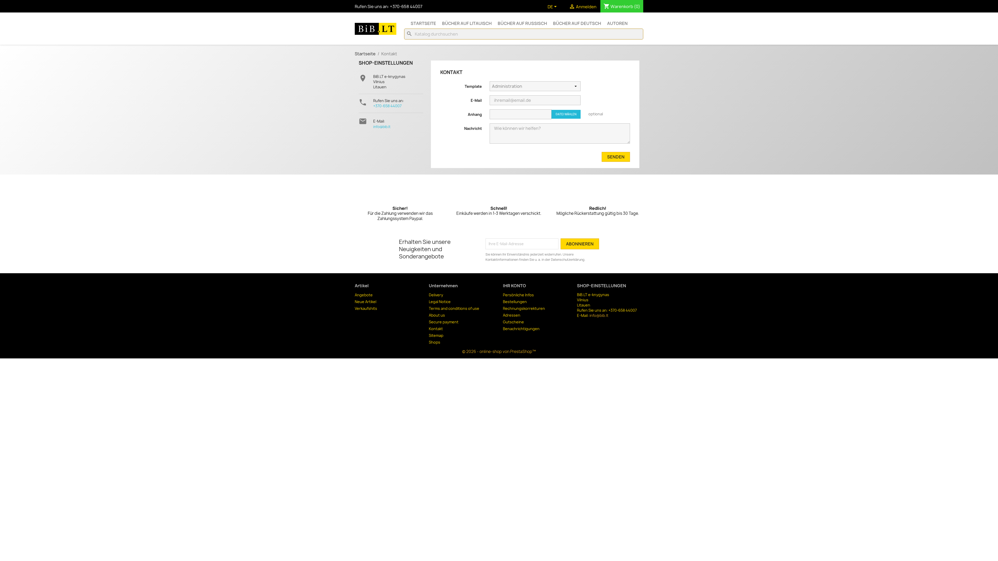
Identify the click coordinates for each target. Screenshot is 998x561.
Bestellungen (515, 301)
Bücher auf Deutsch (577, 23)
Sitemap (436, 335)
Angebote (364, 294)
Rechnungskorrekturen (524, 308)
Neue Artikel (365, 301)
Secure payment (443, 321)
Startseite (423, 23)
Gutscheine (513, 321)
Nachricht (473, 128)
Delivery (436, 294)
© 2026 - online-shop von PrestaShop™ (499, 351)
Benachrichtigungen (521, 328)
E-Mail (476, 100)
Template (473, 86)
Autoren (617, 23)
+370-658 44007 (387, 105)
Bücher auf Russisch (522, 23)
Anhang (475, 114)
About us (437, 315)
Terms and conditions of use (454, 308)
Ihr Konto (514, 286)
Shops (434, 342)
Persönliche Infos (518, 294)
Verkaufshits (366, 308)
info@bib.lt (381, 126)
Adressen (511, 315)
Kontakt (436, 328)
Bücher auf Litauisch (467, 23)
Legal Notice (440, 301)
